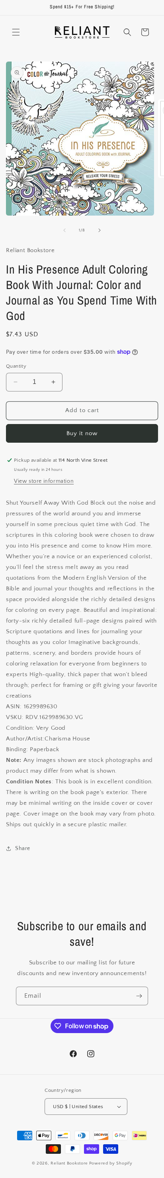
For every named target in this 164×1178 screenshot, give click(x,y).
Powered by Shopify (111, 1163)
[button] (16, 32)
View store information (44, 481)
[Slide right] (99, 230)
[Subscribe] (139, 996)
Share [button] (22, 848)
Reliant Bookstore (69, 1163)
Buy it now (82, 433)
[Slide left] (64, 230)
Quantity (16, 366)
